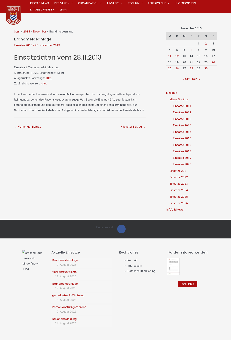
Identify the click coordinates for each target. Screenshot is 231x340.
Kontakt (132, 260)
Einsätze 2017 (182, 145)
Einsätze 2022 (179, 177)
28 (191, 68)
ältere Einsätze (179, 99)
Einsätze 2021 (179, 170)
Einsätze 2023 (179, 183)
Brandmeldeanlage (65, 260)
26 (177, 68)
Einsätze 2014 (182, 125)
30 (206, 68)
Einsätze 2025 (179, 196)
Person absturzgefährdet (69, 307)
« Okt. (186, 79)
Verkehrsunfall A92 (64, 272)
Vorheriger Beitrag (27, 126)
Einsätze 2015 (182, 132)
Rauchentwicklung (64, 319)
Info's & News (174, 209)
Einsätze (171, 92)
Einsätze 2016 (182, 138)
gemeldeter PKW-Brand (68, 295)
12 (177, 56)
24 (213, 62)
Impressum (135, 265)
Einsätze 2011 (182, 106)
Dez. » (196, 79)
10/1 (48, 78)
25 (169, 68)
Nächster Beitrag (133, 126)
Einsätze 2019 (182, 157)
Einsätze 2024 (179, 190)
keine (44, 83)
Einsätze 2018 (182, 151)
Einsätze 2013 (23, 45)
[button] (71, 3)
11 (169, 56)
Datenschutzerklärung (141, 271)
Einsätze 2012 (182, 112)
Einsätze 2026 (179, 203)
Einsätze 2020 (182, 164)
